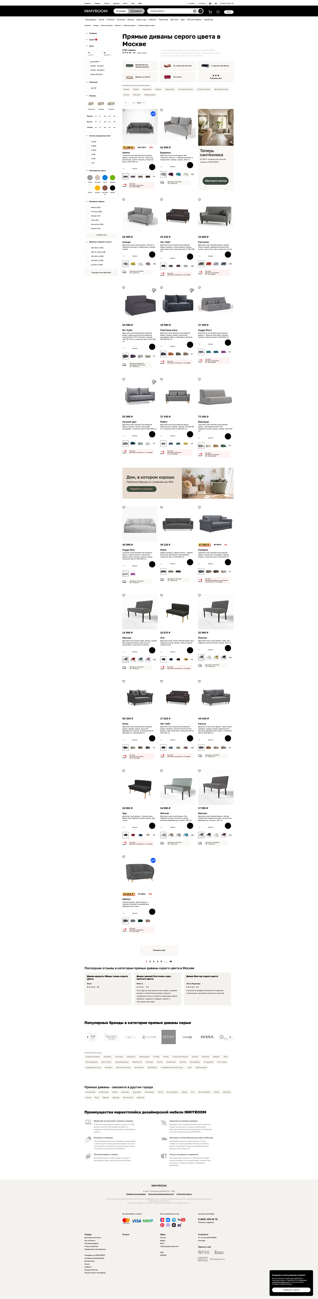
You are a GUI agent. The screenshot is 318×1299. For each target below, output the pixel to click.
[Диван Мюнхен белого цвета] (216, 835)
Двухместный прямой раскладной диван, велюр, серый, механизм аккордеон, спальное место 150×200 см (139, 427)
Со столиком (222, 1062)
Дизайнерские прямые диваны (142, 66)
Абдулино (116, 1097)
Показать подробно (206, 1222)
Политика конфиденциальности (161, 1194)
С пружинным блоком (180, 1056)
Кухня (101, 19)
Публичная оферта (184, 1194)
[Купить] (152, 167)
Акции (87, 1264)
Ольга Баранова (193, 984)
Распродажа (90, 19)
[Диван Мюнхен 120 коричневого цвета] (171, 835)
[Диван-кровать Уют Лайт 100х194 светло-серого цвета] (186, 266)
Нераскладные (144, 1056)
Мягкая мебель (194, 19)
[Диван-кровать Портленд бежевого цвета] (186, 354)
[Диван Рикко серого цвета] (133, 921)
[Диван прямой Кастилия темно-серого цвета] (201, 264)
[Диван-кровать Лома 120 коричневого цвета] (140, 748)
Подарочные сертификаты (95, 1249)
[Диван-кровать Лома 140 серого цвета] (148, 748)
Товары (97, 3)
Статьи (163, 1238)
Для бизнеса (89, 1261)
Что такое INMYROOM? (207, 1238)
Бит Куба (127, 330)
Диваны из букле (142, 77)
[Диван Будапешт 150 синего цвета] (178, 174)
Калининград (103, 1092)
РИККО (126, 899)
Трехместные (171, 1062)
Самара (184, 1092)
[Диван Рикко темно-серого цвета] (125, 921)
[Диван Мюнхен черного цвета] (209, 835)
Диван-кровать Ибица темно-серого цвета (107, 977)
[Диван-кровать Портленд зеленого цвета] (178, 354)
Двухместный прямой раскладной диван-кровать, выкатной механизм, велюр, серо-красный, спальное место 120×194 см (177, 730)
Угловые (156, 1056)
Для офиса (108, 1067)
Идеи (162, 1234)
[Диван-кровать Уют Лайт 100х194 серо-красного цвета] (163, 266)
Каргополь (140, 1097)
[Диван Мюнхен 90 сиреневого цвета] (148, 659)
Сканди (126, 242)
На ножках (119, 1056)
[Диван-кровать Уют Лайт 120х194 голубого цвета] (171, 748)
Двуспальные (152, 1067)
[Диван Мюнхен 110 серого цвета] (201, 657)
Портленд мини (168, 330)
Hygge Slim (128, 550)
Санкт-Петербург (204, 1092)
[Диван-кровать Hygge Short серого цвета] (201, 352)
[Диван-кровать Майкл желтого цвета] (186, 443)
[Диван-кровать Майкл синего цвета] (171, 443)
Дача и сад (141, 19)
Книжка (126, 95)
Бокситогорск (128, 1097)
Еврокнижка (170, 89)
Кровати (158, 89)
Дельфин (216, 1056)
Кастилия (203, 242)
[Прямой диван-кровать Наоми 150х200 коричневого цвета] (148, 176)
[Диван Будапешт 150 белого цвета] (186, 174)
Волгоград (226, 1092)
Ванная (130, 19)
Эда (124, 813)
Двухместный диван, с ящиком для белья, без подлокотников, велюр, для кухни (138, 818)
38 (170, 961)
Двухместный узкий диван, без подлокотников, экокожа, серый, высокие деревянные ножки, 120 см (175, 818)
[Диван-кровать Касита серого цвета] (201, 748)
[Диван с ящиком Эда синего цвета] (140, 835)
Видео (162, 1240)
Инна (89, 984)
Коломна (202, 3)
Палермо (203, 550)
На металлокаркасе (121, 1062)
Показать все (101, 235)
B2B (139, 3)
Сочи (192, 1092)
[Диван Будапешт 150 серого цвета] (163, 174)
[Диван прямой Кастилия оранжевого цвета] (209, 264)
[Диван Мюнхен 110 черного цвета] (223, 657)
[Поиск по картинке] (195, 11)
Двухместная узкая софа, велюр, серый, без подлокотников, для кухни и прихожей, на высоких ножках (139, 643)
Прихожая (163, 19)
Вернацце (203, 421)
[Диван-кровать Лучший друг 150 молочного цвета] (148, 443)
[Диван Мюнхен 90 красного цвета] (133, 659)
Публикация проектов (169, 1246)
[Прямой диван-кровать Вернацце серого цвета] (201, 446)
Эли (162, 637)
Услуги (107, 3)
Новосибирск (149, 1092)
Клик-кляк (149, 1062)
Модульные (131, 1056)
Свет (183, 19)
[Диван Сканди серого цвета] (125, 264)
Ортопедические (91, 1062)
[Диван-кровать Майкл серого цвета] (163, 443)
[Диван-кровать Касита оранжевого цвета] (209, 748)
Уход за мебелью (91, 1246)
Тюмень (216, 1092)
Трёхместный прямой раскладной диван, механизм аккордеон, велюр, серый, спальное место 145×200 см (214, 555)
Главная (87, 3)
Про (133, 3)
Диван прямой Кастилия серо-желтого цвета (154, 977)
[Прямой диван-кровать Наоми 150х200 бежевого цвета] (140, 176)
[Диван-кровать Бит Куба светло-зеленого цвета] (148, 356)
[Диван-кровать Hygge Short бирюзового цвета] (209, 352)
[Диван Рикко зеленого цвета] (140, 921)
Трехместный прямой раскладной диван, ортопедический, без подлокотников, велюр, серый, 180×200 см (215, 428)
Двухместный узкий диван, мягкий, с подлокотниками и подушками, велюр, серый (139, 247)
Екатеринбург (90, 1092)
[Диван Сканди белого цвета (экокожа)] (140, 264)
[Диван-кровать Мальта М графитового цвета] (178, 571)
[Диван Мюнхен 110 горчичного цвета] (216, 657)
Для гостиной (106, 1062)
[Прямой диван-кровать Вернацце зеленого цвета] (223, 446)
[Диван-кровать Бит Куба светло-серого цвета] (140, 356)
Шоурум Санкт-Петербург (95, 1273)
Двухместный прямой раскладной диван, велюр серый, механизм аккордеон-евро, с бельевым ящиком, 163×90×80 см (176, 336)
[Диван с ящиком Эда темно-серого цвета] (125, 835)
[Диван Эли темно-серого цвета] (163, 659)
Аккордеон (107, 1056)
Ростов (160, 1092)
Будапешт (165, 152)
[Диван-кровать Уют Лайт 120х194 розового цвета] (186, 748)
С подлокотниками (203, 89)
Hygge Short (205, 330)
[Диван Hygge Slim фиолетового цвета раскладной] (133, 574)
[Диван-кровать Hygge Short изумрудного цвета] (216, 352)
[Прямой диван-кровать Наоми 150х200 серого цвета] (125, 176)
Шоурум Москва (91, 1270)
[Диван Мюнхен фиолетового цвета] (223, 835)
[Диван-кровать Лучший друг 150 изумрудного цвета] (133, 443)
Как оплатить (89, 1240)
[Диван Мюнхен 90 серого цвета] (125, 659)
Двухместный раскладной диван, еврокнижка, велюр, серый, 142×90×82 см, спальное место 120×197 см (177, 427)
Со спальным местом (182, 66)
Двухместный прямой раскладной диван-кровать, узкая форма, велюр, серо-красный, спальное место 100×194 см (177, 248)
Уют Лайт (165, 242)
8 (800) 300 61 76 (227, 3)
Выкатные (205, 1056)
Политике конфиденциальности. (289, 1281)
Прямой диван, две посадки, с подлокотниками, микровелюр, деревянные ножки (135, 904)
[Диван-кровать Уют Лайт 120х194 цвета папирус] (178, 748)
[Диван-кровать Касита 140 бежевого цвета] (223, 748)
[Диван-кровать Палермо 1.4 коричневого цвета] (209, 571)
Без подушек (139, 1067)
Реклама (201, 1240)
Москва (88, 1097)
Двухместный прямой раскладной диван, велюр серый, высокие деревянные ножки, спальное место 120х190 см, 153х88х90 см (138, 730)
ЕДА (162, 1252)
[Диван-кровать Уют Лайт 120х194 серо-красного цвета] (163, 748)
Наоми (126, 152)
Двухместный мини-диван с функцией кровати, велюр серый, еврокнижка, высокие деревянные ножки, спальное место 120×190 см (215, 730)
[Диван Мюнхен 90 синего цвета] (140, 659)
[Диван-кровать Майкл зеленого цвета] (178, 443)
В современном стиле (93, 1067)
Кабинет (152, 19)
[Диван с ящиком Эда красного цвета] (133, 835)
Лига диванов (195, 1062)
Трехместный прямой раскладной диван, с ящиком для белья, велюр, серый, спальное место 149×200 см (213, 335)
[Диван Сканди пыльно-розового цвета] (148, 264)
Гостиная (121, 19)
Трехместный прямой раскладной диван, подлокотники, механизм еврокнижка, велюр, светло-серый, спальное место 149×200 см (137, 556)
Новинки (88, 1267)
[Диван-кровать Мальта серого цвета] (163, 571)
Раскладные (147, 89)
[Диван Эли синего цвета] (171, 659)
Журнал (116, 3)
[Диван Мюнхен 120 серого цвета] (178, 835)
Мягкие (165, 1056)
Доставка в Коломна (92, 1238)
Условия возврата (91, 1243)
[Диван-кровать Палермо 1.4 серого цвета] (201, 571)
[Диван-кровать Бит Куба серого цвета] (125, 356)
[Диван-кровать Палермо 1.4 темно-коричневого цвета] (216, 571)
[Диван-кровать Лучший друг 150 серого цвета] (125, 443)
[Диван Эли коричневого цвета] (178, 659)
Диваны (126, 89)
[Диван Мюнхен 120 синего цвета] (186, 835)
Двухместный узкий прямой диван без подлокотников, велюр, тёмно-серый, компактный (177, 643)
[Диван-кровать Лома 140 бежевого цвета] (133, 748)
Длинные (183, 1062)
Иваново (106, 1097)
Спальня (110, 19)
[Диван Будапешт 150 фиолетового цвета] (171, 174)
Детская (174, 19)
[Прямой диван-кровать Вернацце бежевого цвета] (209, 446)
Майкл (163, 421)
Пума (189, 1067)
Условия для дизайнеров (94, 1258)
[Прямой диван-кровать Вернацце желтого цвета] (216, 446)
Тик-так (159, 1062)
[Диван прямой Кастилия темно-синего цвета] (223, 264)
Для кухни (136, 95)
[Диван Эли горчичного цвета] (186, 659)
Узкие (225, 1056)
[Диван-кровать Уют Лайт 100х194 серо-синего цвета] (171, 266)
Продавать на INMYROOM (94, 1255)
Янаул (97, 1097)
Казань (114, 1092)
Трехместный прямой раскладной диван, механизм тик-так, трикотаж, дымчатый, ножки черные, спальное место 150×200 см (138, 158)
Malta (163, 550)
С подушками (208, 1062)
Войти (229, 12)
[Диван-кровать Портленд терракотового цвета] (171, 354)
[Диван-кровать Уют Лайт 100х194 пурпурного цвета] (178, 266)
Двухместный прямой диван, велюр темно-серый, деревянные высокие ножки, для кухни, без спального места (215, 247)
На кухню (177, 77)
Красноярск (137, 1092)
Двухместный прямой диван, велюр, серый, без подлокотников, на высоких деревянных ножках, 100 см (215, 818)
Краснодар (125, 1092)
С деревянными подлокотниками (172, 1067)
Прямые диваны (150, 95)
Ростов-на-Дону (172, 1092)
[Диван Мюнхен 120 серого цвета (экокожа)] (163, 835)
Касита (202, 723)
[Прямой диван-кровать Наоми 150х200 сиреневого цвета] (133, 176)
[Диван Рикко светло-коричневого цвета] (148, 921)
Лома (125, 723)
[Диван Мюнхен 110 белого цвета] (209, 657)
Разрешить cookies (291, 1290)
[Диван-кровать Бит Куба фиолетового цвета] (133, 356)
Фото (125, 3)
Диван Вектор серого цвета (202, 976)
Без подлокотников (221, 89)
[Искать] (200, 11)
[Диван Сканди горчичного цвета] (133, 264)
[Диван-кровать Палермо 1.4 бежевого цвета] (223, 571)
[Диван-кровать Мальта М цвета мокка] (171, 571)
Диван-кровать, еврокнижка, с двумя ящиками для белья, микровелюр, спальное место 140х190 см (176, 555)
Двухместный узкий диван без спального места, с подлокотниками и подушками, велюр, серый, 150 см (176, 157)
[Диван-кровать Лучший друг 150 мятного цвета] (140, 443)
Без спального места (123, 1067)
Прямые (136, 89)
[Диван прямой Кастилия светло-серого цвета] (216, 264)
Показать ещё (159, 950)
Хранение (208, 19)
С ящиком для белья (220, 66)
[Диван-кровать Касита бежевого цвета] (216, 748)
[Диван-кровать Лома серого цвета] (125, 748)
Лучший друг (129, 421)
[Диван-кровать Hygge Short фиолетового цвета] (223, 352)
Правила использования (136, 1194)
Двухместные (137, 1062)
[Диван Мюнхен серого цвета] (201, 835)
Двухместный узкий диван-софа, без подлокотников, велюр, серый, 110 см (214, 642)
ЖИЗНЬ (163, 1255)
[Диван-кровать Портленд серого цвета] (163, 354)
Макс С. (140, 984)
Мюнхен (126, 637)
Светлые (195, 1056)
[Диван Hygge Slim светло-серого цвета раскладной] (125, 574)
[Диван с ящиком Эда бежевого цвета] (148, 835)
